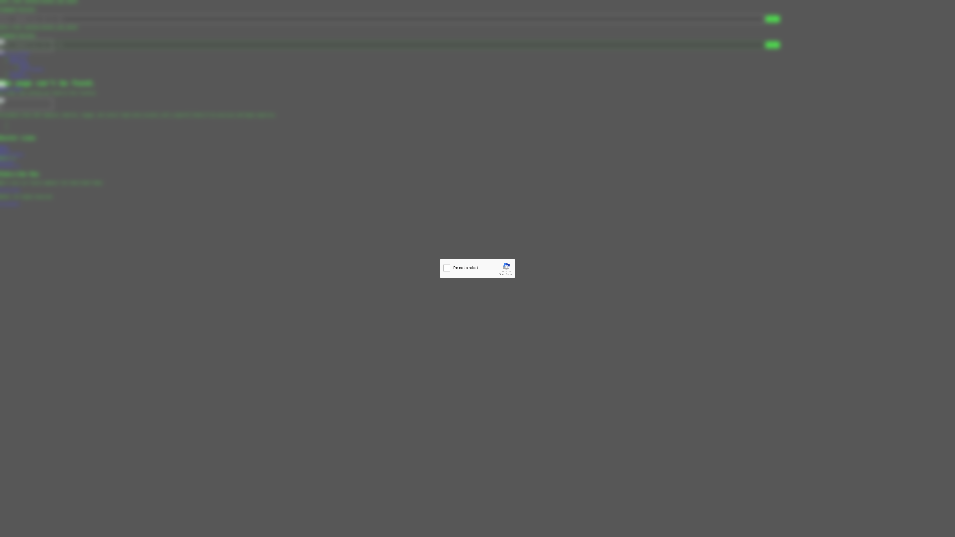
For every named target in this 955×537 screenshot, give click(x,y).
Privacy (502, 274)
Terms (509, 274)
